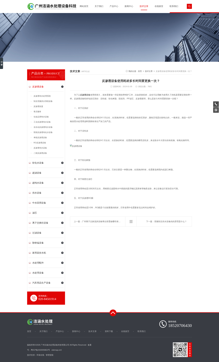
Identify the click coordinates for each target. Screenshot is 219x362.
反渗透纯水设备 (40, 148)
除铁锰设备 (38, 243)
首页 (140, 71)
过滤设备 (36, 233)
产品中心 (114, 6)
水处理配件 (38, 263)
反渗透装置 (38, 106)
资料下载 (109, 331)
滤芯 (34, 213)
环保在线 (40, 355)
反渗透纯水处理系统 (42, 96)
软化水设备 (38, 163)
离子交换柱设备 (40, 223)
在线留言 (159, 6)
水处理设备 (38, 273)
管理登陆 (49, 355)
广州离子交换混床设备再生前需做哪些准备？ (102, 221)
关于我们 (99, 6)
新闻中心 (129, 6)
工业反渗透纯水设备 (42, 122)
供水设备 (36, 193)
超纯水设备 (38, 183)
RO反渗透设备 (40, 143)
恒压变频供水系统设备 (43, 101)
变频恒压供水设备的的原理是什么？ (170, 221)
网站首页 (84, 6)
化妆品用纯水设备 (41, 117)
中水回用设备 (39, 203)
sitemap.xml (56, 350)
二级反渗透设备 (40, 153)
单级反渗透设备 (40, 137)
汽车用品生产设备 (41, 283)
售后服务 (37, 111)
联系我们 (174, 6)
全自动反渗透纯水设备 (43, 127)
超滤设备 (36, 173)
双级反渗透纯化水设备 (43, 132)
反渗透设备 (38, 86)
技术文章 (144, 6)
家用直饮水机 (39, 253)
